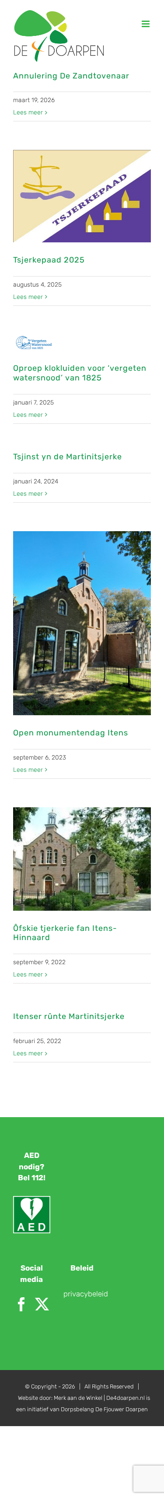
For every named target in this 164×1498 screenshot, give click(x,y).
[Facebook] (21, 1304)
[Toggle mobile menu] (146, 23)
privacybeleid (85, 1293)
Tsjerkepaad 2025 (49, 260)
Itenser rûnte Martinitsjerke (69, 1016)
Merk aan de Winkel (78, 1398)
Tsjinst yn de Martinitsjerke (67, 456)
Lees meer (28, 112)
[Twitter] (42, 1304)
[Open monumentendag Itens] (82, 623)
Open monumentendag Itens (70, 733)
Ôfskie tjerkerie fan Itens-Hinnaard (65, 933)
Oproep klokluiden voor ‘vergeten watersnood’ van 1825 (80, 373)
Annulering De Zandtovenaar (71, 76)
